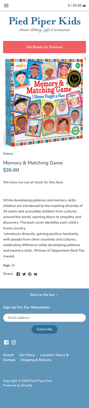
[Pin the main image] (29, 273)
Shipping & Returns (36, 360)
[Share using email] (35, 273)
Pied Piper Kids (41, 381)
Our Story (27, 355)
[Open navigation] (6, 5)
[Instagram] (14, 342)
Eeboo (8, 153)
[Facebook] (6, 342)
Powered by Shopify (17, 385)
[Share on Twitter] (24, 273)
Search (8, 355)
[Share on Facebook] (18, 273)
